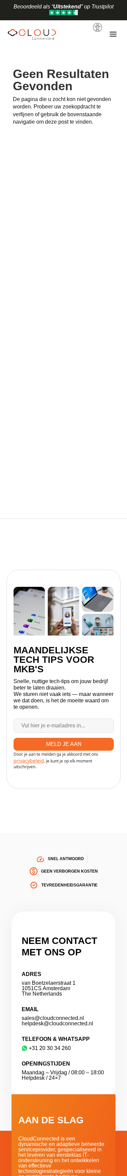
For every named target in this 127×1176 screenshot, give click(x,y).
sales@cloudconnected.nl (53, 1018)
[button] (98, 20)
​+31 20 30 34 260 (50, 1048)
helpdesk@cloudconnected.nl (57, 1023)
